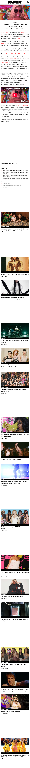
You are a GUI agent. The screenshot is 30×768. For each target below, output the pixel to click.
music (19, 38)
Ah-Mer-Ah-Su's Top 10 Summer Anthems (17, 53)
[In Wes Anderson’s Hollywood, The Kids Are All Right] (15, 609)
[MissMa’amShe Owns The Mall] (15, 701)
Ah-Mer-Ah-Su (13, 58)
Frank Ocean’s (4, 32)
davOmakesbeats (5, 62)
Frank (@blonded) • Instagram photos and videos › (12, 185)
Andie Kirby (4, 276)
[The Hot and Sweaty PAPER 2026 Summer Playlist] (15, 516)
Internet (3, 594)
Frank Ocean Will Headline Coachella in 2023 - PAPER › (15, 170)
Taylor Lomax (5, 233)
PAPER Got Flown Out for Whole (11, 459)
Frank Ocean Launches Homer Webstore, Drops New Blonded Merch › (15, 176)
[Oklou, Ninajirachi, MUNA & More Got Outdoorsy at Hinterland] (15, 355)
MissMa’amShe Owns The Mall (10, 711)
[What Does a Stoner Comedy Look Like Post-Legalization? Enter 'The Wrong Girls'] (15, 219)
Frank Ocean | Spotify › (7, 183)
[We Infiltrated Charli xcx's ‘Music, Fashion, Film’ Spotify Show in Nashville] (15, 471)
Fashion (3, 569)
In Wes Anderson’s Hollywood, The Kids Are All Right (14, 620)
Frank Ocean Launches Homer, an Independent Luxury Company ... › (15, 173)
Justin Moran (11, 28)
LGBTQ (10, 36)
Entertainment (5, 226)
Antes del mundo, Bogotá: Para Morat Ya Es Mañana (14, 341)
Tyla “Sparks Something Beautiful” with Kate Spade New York (15, 435)
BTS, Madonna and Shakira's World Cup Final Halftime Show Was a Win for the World (15, 756)
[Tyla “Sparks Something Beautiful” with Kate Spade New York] (15, 424)
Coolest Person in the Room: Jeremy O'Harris (15, 274)
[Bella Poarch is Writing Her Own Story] (15, 287)
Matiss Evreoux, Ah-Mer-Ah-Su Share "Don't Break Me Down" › (15, 179)
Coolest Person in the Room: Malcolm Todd (14, 689)
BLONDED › (5, 187)
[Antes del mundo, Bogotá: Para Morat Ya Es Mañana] (15, 330)
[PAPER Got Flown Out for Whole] (15, 449)
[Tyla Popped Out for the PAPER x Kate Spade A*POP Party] (15, 562)
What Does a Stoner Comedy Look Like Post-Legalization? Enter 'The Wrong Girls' (15, 230)
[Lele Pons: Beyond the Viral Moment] (15, 586)
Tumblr (2, 43)
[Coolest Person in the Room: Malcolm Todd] (15, 679)
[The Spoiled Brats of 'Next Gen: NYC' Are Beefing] (15, 654)
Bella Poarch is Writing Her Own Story (12, 297)
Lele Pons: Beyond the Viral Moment (12, 596)
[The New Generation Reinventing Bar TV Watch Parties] (15, 379)
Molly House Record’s (22, 105)
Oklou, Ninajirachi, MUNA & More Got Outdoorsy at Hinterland (12, 366)
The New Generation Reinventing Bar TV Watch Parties (13, 390)
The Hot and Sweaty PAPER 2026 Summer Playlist (14, 527)
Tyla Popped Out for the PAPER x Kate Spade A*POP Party (15, 573)
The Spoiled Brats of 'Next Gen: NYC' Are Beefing (13, 665)
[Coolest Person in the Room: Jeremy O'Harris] (15, 264)
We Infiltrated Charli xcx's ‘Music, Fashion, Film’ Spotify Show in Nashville (14, 482)
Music (15, 22)
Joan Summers (5, 668)
